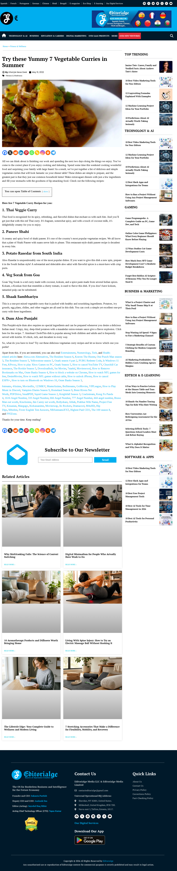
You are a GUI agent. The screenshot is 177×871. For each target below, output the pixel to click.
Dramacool (78, 405)
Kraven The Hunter (85, 356)
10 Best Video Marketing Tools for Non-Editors (140, 82)
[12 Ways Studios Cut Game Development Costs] (165, 250)
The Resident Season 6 (61, 356)
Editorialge (108, 861)
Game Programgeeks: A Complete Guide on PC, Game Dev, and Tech (140, 221)
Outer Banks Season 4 (36, 372)
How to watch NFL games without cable (44, 376)
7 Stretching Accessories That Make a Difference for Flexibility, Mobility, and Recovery (92, 728)
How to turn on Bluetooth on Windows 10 (34, 380)
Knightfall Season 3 (69, 394)
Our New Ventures (130, 35)
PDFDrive (15, 394)
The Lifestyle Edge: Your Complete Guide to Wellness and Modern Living (29, 728)
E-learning (98, 3)
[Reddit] (15, 152)
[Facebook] (144, 3)
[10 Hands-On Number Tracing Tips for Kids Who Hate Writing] (165, 403)
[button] (171, 36)
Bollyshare (62, 402)
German (35, 3)
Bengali (63, 3)
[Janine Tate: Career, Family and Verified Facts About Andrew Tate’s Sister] (165, 67)
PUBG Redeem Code (90, 360)
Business (34, 35)
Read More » (9, 564)
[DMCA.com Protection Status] (31, 830)
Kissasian (12, 405)
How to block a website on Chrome (68, 372)
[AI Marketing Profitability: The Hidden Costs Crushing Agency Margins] (165, 361)
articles (13, 356)
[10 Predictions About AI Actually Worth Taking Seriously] (165, 119)
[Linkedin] (157, 3)
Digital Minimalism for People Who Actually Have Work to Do (90, 555)
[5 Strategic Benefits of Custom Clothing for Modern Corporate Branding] (165, 346)
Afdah (72, 402)
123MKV (40, 386)
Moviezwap (51, 405)
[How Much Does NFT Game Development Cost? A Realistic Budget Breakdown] (165, 262)
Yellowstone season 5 (41, 360)
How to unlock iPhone (79, 376)
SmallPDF (27, 394)
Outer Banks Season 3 (70, 380)
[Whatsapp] (31, 152)
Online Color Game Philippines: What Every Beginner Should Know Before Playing (141, 236)
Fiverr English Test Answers (34, 409)
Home (5, 46)
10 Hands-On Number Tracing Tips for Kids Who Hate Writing (141, 403)
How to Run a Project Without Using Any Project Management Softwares (141, 197)
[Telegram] (53, 152)
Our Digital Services (114, 3)
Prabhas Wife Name (87, 402)
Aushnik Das (41, 801)
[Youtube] (170, 3)
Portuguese (24, 3)
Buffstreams (69, 386)
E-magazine (75, 3)
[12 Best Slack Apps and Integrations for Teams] (165, 183)
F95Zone (11, 413)
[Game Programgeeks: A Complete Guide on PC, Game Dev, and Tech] (165, 220)
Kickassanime (36, 405)
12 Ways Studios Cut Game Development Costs (138, 250)
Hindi (54, 3)
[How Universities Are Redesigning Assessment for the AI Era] (165, 415)
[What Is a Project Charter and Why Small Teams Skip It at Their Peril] (165, 304)
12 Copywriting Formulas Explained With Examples (138, 95)
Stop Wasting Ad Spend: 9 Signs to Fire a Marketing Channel (141, 334)
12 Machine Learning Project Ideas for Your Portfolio (139, 107)
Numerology (83, 352)
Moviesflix (28, 386)
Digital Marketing (76, 35)
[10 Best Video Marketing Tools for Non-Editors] (165, 82)
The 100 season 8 (100, 409)
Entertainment (68, 352)
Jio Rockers (65, 405)
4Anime (17, 386)
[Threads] (166, 3)
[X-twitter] (148, 3)
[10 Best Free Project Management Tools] (165, 494)
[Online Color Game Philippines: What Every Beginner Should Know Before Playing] (165, 235)
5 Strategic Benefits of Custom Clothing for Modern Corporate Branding (140, 347)
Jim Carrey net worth (44, 402)
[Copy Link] (37, 152)
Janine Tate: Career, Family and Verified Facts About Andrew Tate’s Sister (140, 68)
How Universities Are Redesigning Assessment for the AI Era (141, 416)
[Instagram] (162, 3)
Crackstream (88, 394)
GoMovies (82, 386)
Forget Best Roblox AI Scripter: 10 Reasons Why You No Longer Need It (141, 278)
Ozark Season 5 (62, 364)
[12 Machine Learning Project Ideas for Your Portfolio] (165, 107)
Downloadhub (45, 368)
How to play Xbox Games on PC (35, 364)
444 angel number (103, 398)
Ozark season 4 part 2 (65, 360)
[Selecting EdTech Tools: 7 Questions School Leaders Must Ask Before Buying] (165, 430)
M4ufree (12, 409)
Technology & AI (18, 35)
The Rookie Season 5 (24, 368)
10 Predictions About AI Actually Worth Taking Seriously (137, 121)
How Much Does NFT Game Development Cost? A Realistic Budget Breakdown (140, 263)
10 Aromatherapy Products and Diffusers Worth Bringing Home (31, 642)
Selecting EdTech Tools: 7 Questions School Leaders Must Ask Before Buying (140, 431)
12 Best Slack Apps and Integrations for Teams (136, 184)
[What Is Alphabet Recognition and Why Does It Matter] (165, 445)
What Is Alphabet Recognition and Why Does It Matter (140, 446)
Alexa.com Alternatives (35, 356)
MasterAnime (54, 386)
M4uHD (90, 405)
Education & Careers (52, 35)
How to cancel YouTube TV (87, 364)
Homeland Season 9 (61, 390)
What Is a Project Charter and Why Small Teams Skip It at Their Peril (140, 305)
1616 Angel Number (16, 398)
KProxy (12, 364)
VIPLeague (95, 386)
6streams (6, 386)
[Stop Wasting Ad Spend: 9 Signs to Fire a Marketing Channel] (165, 334)
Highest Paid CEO (80, 409)
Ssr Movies (60, 368)
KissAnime (25, 402)
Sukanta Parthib (39, 795)
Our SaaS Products (99, 35)
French (13, 3)
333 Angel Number (38, 398)
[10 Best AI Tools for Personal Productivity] (165, 520)
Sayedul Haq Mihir (37, 806)
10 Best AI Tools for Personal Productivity (139, 520)
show (45, 191)
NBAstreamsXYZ (59, 409)
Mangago (23, 405)
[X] (10, 152)
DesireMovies (14, 376)
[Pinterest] (153, 3)
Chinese (45, 3)
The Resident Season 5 (17, 360)
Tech (94, 352)
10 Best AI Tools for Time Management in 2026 (137, 507)
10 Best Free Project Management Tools (135, 495)
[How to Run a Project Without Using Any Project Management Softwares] (165, 196)
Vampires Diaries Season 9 (36, 390)
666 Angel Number (60, 398)
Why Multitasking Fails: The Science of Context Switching (31, 555)
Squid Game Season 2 (46, 394)
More (114, 35)
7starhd (71, 368)
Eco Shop (87, 3)
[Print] (47, 152)
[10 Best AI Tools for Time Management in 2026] (165, 507)
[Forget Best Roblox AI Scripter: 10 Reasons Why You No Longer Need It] (165, 277)
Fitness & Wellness (18, 46)
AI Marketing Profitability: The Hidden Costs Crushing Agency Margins (140, 362)
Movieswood (84, 368)
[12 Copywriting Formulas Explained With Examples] (165, 94)
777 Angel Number (82, 398)
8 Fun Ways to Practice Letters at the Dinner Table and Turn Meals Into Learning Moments (140, 389)
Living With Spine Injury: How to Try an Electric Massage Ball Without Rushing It (88, 642)
